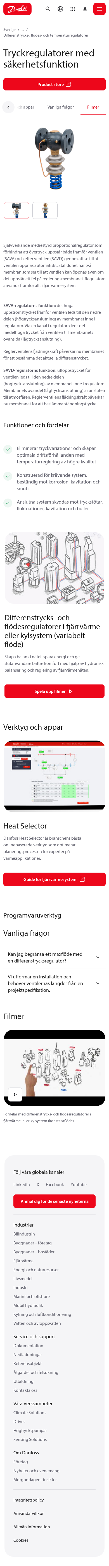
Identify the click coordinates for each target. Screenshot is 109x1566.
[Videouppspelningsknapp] (15, 1095)
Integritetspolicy (28, 1500)
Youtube (79, 1184)
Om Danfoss (26, 1452)
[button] (73, 9)
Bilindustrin (24, 1234)
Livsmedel (22, 1278)
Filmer (93, 107)
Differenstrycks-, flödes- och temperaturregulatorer (45, 35)
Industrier (23, 1225)
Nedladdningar (27, 1354)
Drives (19, 1421)
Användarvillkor (28, 1513)
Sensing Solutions (30, 1439)
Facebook (55, 1184)
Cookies (20, 1540)
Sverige (9, 29)
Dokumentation (28, 1345)
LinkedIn (21, 1184)
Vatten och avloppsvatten (37, 1323)
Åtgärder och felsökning (35, 1372)
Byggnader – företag (32, 1243)
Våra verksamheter (33, 1403)
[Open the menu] (99, 9)
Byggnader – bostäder (33, 1251)
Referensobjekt (27, 1363)
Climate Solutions (29, 1412)
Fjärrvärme (23, 1260)
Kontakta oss (25, 1390)
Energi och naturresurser (36, 1269)
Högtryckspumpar (30, 1430)
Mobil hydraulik (28, 1305)
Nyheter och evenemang (36, 1470)
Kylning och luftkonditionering (42, 1314)
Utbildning (23, 1381)
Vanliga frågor (61, 107)
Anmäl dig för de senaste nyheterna (55, 1201)
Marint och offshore (31, 1296)
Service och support (34, 1336)
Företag (20, 1461)
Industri (20, 1287)
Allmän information (31, 1526)
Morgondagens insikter (35, 1479)
